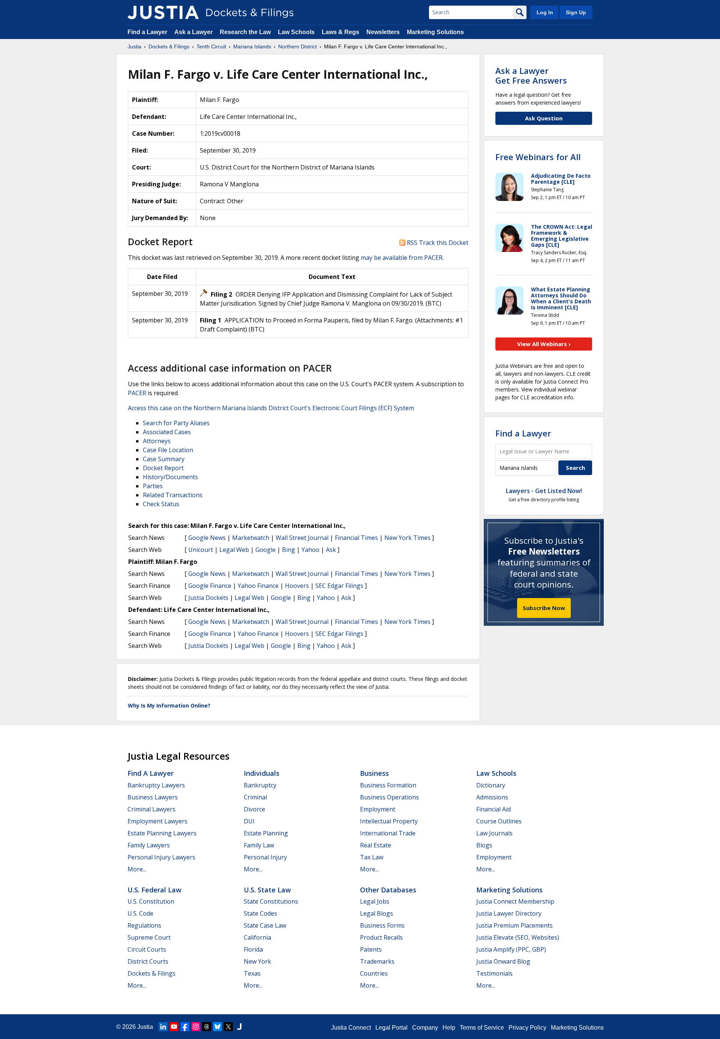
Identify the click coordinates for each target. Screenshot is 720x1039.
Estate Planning (266, 833)
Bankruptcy (260, 785)
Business (374, 773)
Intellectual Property (389, 821)
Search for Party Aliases (176, 423)
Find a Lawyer (147, 32)
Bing (288, 550)
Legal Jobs (374, 901)
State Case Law (265, 925)
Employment (377, 809)
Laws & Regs (340, 32)
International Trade (388, 833)
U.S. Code (140, 913)
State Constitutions (271, 901)
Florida (253, 949)
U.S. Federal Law (155, 889)
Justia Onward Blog (503, 961)
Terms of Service (482, 1027)
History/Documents (170, 477)
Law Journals (494, 833)
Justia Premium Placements (514, 925)
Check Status (161, 504)
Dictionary (490, 785)
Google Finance (209, 586)
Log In (545, 12)
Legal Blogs (376, 913)
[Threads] (206, 1026)
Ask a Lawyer (194, 32)
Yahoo (311, 550)
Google (265, 550)
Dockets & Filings (152, 973)
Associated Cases (167, 432)
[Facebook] (184, 1026)
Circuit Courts (147, 949)
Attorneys (157, 441)
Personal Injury (265, 857)
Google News (207, 538)
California (257, 937)
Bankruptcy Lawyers (156, 785)
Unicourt (200, 550)
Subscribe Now (544, 608)
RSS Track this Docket (436, 242)
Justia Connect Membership (515, 901)
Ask (331, 550)
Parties (153, 486)
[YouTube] (174, 1026)
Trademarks (377, 961)
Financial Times (356, 538)
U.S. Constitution (151, 901)
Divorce (254, 809)
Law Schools (296, 32)
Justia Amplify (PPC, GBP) (511, 949)
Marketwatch (250, 538)
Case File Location (168, 450)
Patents (371, 949)
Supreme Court (149, 937)
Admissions (492, 797)
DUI (249, 821)
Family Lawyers (149, 845)
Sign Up (576, 12)
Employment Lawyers (158, 821)
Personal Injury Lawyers (161, 857)
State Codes (260, 913)
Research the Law (245, 32)
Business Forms (382, 925)
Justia (145, 1027)
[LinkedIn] (163, 1026)
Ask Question (543, 118)
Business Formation (388, 785)
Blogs (484, 845)
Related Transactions (172, 495)
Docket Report (163, 468)
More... (137, 869)
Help (448, 1027)
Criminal (255, 797)
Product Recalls (381, 937)
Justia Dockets (208, 598)
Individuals (261, 773)
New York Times (407, 538)
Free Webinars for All (537, 157)
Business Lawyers (153, 797)
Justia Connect (351, 1027)
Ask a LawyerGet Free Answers (531, 75)
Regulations (144, 925)
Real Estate (375, 845)
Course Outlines (499, 821)
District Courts (148, 961)
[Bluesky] (217, 1026)
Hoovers (297, 586)
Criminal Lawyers (152, 809)
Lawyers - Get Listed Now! (544, 491)
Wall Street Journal (302, 538)
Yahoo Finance (258, 586)
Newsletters (383, 32)
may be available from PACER (401, 257)
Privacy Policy (527, 1027)
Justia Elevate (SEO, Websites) (517, 937)
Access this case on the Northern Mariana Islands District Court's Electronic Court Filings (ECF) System (271, 408)
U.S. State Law (267, 889)
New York (257, 961)
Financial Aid (493, 809)
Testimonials (494, 973)
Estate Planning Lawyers (162, 833)
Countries (374, 973)
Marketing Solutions (435, 32)
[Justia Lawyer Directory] (239, 1026)
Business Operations (389, 797)
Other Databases (388, 889)
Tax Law (371, 857)
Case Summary (163, 459)
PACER (137, 393)
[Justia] (163, 12)
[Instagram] (195, 1026)
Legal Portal (391, 1027)
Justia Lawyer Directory (509, 913)
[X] (228, 1026)
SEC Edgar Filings (339, 586)
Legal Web (234, 550)
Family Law (259, 845)
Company (425, 1027)
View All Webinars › (544, 344)
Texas (252, 973)
